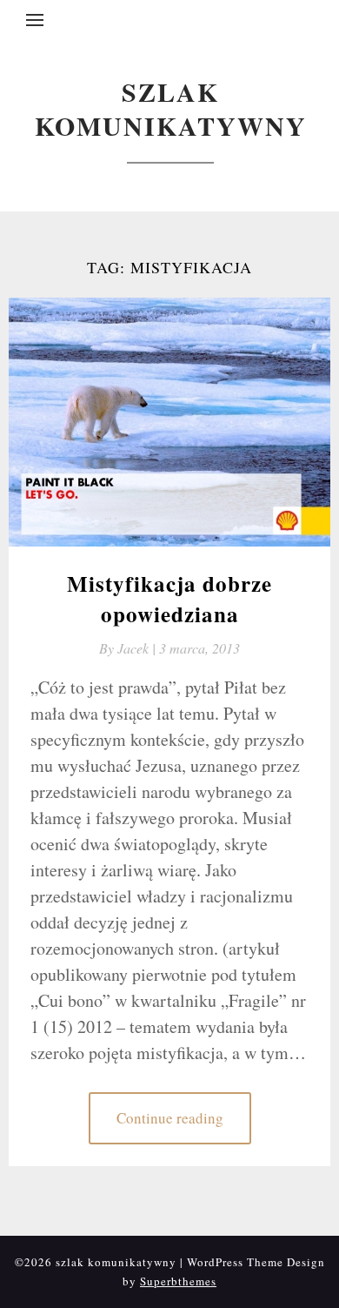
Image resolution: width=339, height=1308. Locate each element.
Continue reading (169, 1118)
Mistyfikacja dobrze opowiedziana (169, 598)
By (129, 648)
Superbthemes (178, 1281)
